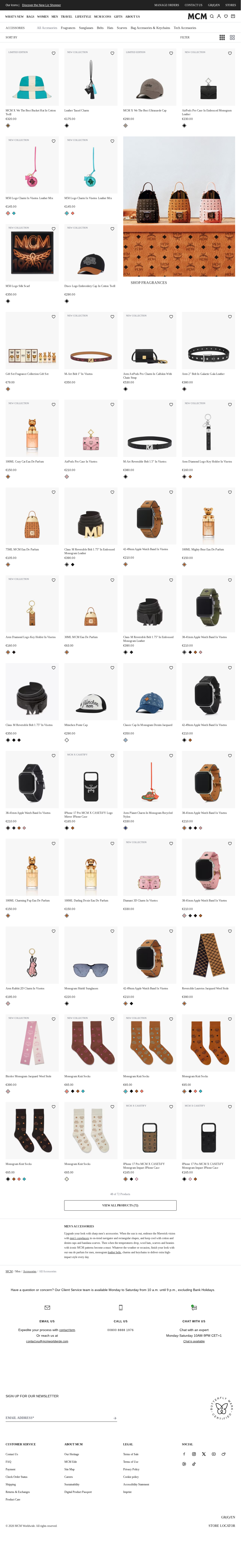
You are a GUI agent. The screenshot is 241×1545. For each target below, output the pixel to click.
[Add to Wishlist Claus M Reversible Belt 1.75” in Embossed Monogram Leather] (112, 493)
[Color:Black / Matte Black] (72, 564)
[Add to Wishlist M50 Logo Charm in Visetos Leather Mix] (53, 141)
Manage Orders (166, 5)
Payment (10, 1469)
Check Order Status (17, 1477)
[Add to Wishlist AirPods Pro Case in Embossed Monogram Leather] (230, 54)
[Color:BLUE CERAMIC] (14, 213)
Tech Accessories (185, 28)
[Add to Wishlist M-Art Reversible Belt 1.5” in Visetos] (171, 405)
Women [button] (43, 16)
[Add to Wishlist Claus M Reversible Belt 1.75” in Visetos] (53, 668)
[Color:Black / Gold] (66, 564)
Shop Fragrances (149, 283)
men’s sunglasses (79, 1238)
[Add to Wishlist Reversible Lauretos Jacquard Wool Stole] (230, 931)
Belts (100, 28)
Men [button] (54, 16)
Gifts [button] (118, 16)
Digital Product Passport (78, 1492)
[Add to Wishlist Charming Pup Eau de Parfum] (53, 844)
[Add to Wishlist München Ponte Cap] (112, 668)
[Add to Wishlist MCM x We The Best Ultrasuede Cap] (171, 54)
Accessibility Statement (136, 1484)
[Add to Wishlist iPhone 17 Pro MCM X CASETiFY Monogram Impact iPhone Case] (171, 1107)
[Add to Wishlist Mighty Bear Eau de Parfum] (230, 493)
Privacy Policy (131, 1469)
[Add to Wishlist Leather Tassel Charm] (112, 54)
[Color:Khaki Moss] (184, 652)
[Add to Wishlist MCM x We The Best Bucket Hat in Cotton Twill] (53, 54)
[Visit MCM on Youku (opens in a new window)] (184, 1464)
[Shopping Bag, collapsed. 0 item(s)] (233, 16)
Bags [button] (30, 16)
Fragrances (68, 28)
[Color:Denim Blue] (125, 740)
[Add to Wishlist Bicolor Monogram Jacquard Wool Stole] (53, 1019)
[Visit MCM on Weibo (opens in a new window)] (223, 1454)
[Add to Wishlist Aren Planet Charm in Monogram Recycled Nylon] (171, 756)
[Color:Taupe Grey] (125, 125)
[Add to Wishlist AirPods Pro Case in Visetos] (112, 405)
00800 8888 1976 (120, 1330)
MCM (9, 1271)
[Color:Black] (66, 125)
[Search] (212, 16)
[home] (197, 18)
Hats (110, 28)
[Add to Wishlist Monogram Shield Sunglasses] (112, 931)
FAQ (8, 1461)
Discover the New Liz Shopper (41, 5)
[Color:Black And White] (66, 740)
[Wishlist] (226, 16)
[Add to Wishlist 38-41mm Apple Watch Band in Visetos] (230, 580)
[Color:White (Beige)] (66, 1179)
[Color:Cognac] (8, 389)
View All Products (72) (120, 1205)
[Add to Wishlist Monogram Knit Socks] (112, 1019)
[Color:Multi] (125, 828)
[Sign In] (219, 16)
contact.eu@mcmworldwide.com (47, 1341)
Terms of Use (130, 1461)
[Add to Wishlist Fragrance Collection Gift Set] (53, 317)
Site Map (69, 1469)
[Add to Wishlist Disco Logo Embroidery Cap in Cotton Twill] (112, 229)
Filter (185, 37)
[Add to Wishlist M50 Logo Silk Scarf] (53, 229)
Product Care (13, 1499)
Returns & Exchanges (18, 1492)
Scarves (122, 28)
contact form (67, 1330)
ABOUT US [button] (132, 16)
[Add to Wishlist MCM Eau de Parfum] (53, 493)
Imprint (127, 1492)
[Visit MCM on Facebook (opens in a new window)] (184, 1454)
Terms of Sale (130, 1454)
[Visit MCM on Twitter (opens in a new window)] (204, 1454)
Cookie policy (131, 1477)
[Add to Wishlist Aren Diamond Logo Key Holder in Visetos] (230, 405)
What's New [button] (14, 16)
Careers (68, 1477)
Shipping (11, 1484)
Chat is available (194, 1341)
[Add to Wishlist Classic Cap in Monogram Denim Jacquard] (171, 668)
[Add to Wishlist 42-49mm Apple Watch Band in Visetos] (171, 493)
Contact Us (12, 1454)
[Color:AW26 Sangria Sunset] (8, 213)
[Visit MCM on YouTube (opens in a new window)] (214, 1454)
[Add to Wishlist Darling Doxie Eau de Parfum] (112, 844)
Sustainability (71, 1484)
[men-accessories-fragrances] (179, 206)
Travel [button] (66, 16)
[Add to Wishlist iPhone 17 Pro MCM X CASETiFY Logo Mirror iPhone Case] (112, 756)
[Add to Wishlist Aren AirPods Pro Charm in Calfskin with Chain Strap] (171, 317)
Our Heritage (71, 1454)
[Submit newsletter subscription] (115, 1418)
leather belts (114, 1252)
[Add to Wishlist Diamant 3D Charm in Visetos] (171, 844)
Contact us (193, 5)
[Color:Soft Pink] (66, 476)
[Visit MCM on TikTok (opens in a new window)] (194, 1464)
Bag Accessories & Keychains (150, 28)
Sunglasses (86, 28)
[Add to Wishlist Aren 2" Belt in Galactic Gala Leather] (230, 317)
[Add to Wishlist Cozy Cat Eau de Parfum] (53, 405)
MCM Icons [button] (102, 16)
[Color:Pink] (136, 1179)
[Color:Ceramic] (8, 125)
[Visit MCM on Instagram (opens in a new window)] (194, 1454)
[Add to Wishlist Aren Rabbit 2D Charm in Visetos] (53, 931)
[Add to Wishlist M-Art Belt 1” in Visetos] (112, 317)
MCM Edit (70, 1461)
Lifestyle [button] (83, 16)
